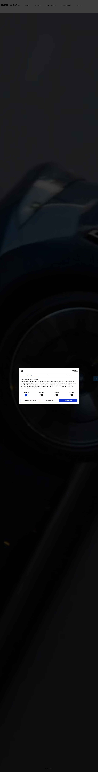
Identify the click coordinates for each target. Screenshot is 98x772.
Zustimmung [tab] (29, 375)
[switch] (41, 395)
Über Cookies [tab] (69, 375)
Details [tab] (49, 375)
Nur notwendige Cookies (30, 400)
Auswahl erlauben (49, 400)
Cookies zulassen (68, 400)
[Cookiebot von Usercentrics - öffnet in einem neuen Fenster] (72, 371)
